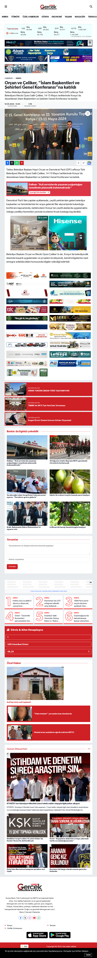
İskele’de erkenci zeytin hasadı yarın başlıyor (70, 495)
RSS (25, 946)
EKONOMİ (57, 17)
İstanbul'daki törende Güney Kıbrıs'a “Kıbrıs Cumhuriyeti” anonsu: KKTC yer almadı (52, 618)
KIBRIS (5, 17)
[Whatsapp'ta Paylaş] (17, 163)
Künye (9, 925)
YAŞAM (68, 17)
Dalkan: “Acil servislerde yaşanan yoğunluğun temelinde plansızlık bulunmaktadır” (21, 463)
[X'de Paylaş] (12, 163)
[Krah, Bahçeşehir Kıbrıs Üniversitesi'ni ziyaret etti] (27, 514)
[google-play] (60, 935)
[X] (25, 918)
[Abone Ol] (89, 163)
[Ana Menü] (6, 7)
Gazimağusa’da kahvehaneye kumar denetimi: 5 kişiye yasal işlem (82, 618)
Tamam (88, 955)
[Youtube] (34, 918)
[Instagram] (30, 918)
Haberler (9, 78)
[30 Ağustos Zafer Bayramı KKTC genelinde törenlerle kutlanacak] (70, 447)
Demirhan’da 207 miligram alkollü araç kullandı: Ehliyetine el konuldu (52, 604)
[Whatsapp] (39, 918)
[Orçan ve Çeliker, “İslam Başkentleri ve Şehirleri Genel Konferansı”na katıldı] (48, 134)
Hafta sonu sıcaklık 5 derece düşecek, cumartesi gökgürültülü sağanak (22, 604)
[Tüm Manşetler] (89, 749)
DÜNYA (45, 17)
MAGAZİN (80, 17)
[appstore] (37, 935)
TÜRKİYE (15, 17)
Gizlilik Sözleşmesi (14, 928)
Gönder (12, 567)
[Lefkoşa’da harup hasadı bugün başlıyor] (70, 514)
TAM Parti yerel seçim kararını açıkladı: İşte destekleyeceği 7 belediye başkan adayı (82, 604)
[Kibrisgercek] (48, 7)
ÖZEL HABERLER (30, 17)
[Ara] (91, 6)
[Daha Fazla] (22, 163)
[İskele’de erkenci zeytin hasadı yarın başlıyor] (70, 481)
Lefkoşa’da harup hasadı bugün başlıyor (68, 527)
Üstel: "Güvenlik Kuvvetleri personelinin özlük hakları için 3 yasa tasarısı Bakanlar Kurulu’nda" (23, 618)
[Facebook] (21, 918)
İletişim (53, 925)
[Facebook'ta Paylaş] (7, 163)
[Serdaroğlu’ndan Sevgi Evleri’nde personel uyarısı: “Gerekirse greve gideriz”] (27, 481)
